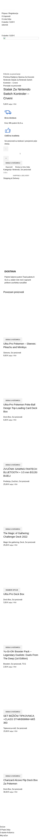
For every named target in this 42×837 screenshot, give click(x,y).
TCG (24, 664)
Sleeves (6, 353)
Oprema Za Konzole (26, 77)
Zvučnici (14, 481)
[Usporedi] (6, 334)
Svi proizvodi (26, 170)
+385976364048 (8, 10)
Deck (22, 542)
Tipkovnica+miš (9, 728)
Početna (6, 77)
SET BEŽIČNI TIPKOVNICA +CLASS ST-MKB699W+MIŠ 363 (19, 719)
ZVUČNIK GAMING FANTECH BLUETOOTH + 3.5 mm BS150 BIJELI (20, 472)
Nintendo (7, 80)
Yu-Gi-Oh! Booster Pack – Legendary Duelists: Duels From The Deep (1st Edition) (20, 655)
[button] (12, 339)
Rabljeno (14, 77)
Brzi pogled (12, 334)
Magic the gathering (11, 542)
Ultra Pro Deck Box (13, 594)
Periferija (7, 481)
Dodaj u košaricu (13, 163)
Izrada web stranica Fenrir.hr (21, 823)
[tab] (21, 176)
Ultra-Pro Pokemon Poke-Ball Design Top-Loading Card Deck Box (20, 408)
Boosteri (6, 664)
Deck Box (7, 417)
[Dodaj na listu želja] (18, 334)
